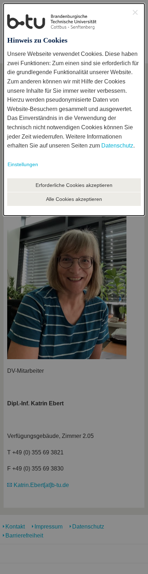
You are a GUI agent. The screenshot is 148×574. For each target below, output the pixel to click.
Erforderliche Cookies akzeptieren (74, 185)
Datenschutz (117, 146)
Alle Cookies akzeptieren (74, 199)
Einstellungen (23, 164)
